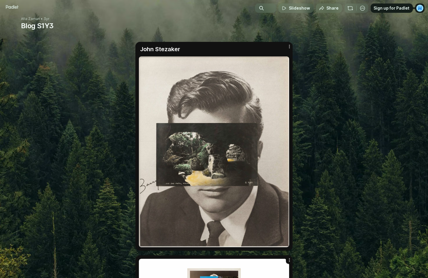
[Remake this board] (350, 8)
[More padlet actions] (362, 8)
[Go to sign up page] (420, 8)
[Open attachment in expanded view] (214, 151)
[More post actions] (289, 46)
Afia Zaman (30, 19)
